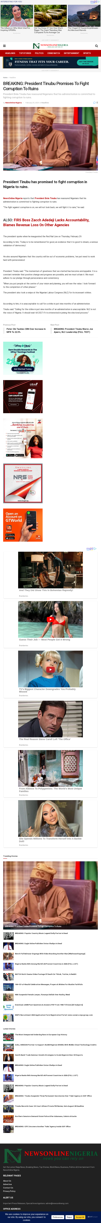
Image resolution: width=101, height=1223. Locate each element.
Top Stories (25, 53)
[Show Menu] (4, 46)
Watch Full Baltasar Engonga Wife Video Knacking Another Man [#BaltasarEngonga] (50, 954)
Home (5, 78)
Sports (87, 53)
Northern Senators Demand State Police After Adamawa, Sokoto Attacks (46, 1116)
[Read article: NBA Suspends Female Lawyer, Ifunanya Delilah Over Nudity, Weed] (8, 997)
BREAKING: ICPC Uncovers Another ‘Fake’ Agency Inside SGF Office (42, 1127)
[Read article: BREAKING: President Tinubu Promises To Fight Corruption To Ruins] (50, 895)
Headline (12, 78)
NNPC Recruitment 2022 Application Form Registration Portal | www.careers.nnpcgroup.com (54, 1015)
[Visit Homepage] (50, 46)
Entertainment (71, 53)
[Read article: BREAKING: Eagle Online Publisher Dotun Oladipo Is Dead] (8, 946)
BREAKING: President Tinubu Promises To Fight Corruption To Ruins (33, 926)
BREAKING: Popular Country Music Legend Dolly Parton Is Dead (41, 933)
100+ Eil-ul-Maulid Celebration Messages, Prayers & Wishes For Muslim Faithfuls (49, 984)
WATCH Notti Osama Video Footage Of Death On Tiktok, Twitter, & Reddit (45, 974)
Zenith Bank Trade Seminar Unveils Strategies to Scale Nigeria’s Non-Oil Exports (49, 1055)
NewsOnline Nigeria (13, 103)
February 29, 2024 (32, 103)
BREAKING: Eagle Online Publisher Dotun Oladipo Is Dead (38, 943)
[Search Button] (96, 46)
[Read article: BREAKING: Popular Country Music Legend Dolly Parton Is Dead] (8, 936)
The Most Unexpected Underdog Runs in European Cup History (41, 1035)
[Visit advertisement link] (50, 62)
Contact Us (8, 1188)
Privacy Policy (9, 1191)
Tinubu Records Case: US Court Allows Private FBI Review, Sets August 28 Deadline (49, 1106)
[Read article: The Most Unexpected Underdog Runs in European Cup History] (8, 1037)
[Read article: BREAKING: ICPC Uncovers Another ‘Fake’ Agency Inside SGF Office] (8, 1129)
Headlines (10, 53)
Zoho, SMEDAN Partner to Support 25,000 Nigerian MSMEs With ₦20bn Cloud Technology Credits (55, 1045)
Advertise (7, 1184)
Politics (39, 53)
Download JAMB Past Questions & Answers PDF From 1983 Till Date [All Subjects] (49, 1005)
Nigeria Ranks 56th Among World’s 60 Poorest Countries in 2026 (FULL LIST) (46, 964)
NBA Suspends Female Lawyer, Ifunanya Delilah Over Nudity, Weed (42, 995)
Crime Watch (53, 53)
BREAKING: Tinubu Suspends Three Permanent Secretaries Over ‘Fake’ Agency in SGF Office (53, 1096)
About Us (7, 1181)
